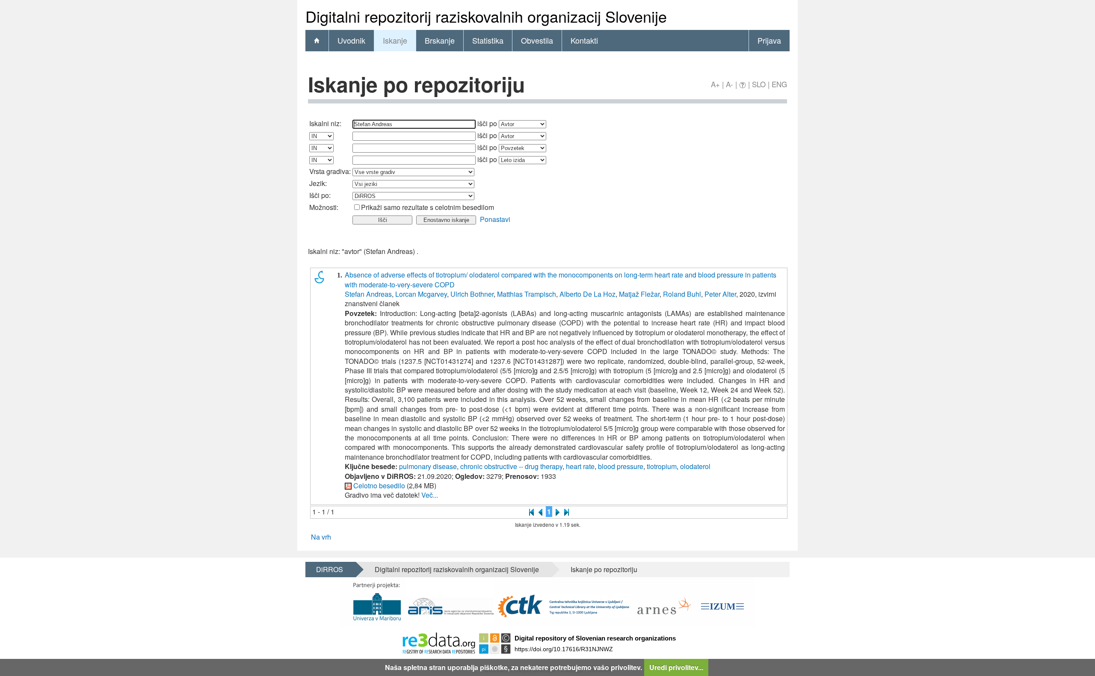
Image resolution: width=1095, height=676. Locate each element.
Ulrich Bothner (472, 294)
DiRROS (329, 569)
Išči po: (320, 195)
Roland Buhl (682, 294)
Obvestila (537, 40)
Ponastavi (495, 219)
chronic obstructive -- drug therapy (511, 466)
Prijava (769, 40)
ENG (779, 84)
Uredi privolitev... (676, 667)
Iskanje (395, 40)
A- (729, 84)
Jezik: (318, 183)
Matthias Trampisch (526, 294)
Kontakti (584, 40)
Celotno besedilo (379, 485)
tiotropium (662, 466)
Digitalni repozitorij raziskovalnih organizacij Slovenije (457, 569)
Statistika (487, 40)
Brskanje (440, 40)
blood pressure (620, 466)
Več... (429, 495)
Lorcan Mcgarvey (421, 294)
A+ (715, 84)
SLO (759, 84)
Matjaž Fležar (639, 294)
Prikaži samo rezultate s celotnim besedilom (427, 207)
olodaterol (695, 466)
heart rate (580, 466)
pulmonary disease (428, 466)
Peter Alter (720, 294)
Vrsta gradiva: (330, 171)
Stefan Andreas (368, 294)
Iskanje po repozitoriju (604, 569)
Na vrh (321, 537)
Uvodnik (351, 40)
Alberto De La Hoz (587, 294)
